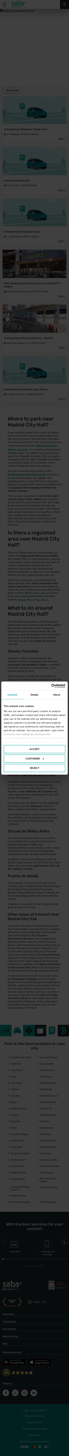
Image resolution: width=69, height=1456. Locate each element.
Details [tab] (35, 694)
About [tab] (56, 694)
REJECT (34, 767)
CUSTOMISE (33, 758)
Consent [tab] (12, 694)
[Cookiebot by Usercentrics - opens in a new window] (51, 686)
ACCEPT (34, 749)
